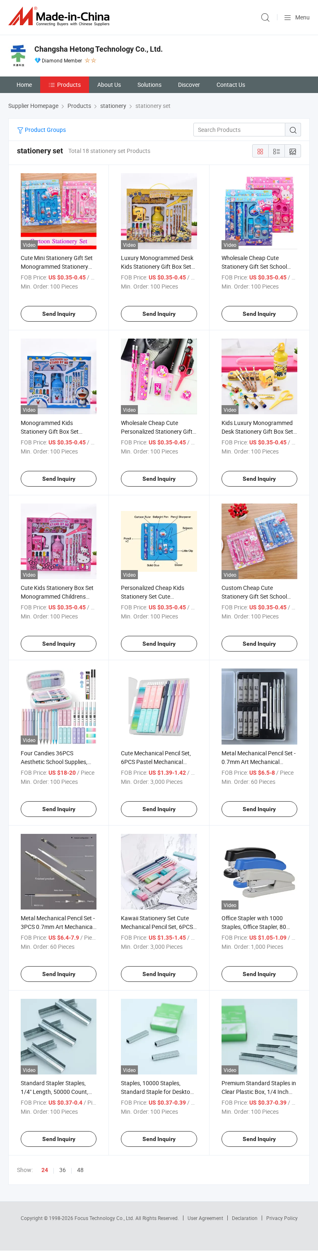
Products (69, 84)
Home (24, 84)
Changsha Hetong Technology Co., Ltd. (98, 49)
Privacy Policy (282, 1218)
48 (80, 1170)
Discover (189, 84)
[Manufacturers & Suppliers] (60, 16)
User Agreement (205, 1218)
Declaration (245, 1218)
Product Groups (45, 130)
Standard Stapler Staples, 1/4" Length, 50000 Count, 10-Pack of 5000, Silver (54, 1091)
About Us (109, 84)
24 (44, 1170)
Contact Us (231, 84)
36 (62, 1170)
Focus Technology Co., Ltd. (105, 1218)
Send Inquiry (58, 313)
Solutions (149, 84)
